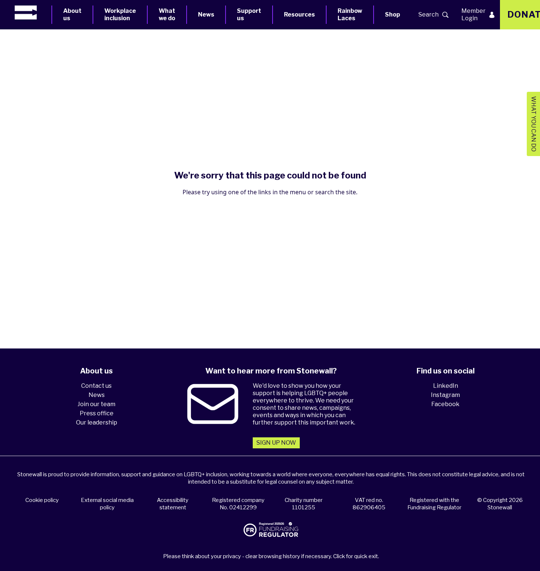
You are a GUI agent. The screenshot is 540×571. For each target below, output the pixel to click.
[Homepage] (33, 12)
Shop (392, 14)
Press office (97, 413)
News (206, 14)
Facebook (445, 404)
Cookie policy (42, 500)
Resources (299, 14)
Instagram (445, 394)
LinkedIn (445, 385)
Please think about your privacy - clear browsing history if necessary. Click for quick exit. (271, 556)
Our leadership (96, 422)
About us (72, 14)
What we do (167, 14)
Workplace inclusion (120, 14)
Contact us (96, 385)
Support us (249, 14)
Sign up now (276, 442)
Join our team (96, 404)
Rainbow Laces (350, 14)
